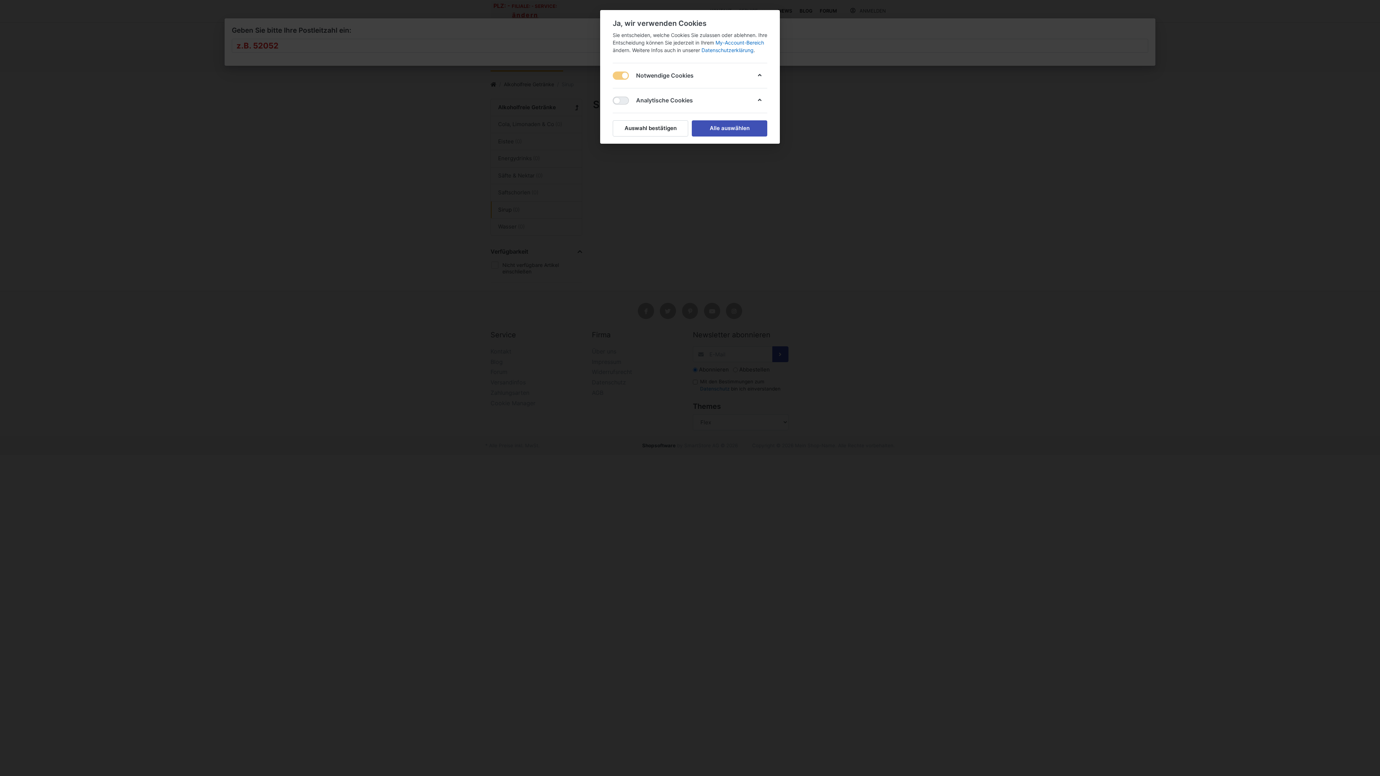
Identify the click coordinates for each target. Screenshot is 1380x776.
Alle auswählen (730, 128)
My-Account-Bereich (740, 43)
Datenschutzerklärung (728, 50)
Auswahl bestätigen (651, 128)
